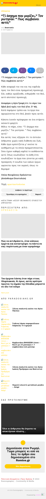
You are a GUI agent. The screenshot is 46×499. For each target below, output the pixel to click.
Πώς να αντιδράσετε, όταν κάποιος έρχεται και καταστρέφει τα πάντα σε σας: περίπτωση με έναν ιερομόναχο (21, 244)
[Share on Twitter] (14, 70)
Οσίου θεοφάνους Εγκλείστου (28, 200)
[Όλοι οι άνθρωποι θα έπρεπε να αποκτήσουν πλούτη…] (23, 419)
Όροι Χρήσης (26, 479)
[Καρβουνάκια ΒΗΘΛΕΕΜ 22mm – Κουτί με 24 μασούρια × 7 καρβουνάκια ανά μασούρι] (6, 344)
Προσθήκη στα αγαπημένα (16, 194)
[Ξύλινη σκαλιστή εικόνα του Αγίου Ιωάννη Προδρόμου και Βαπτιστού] (6, 368)
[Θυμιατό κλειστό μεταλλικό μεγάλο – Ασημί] (6, 386)
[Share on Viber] (22, 70)
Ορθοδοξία (9, 210)
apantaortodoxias (16, 184)
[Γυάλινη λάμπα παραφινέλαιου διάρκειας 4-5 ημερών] (6, 324)
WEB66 (38, 495)
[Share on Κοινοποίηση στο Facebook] (5, 70)
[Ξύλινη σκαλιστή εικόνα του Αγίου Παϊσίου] (6, 310)
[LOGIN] (43, 3)
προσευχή (6, 203)
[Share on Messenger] (31, 70)
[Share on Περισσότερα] (40, 70)
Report (38, 194)
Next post (5, 293)
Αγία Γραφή (7, 200)
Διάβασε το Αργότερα (23, 190)
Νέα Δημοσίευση (23, 466)
